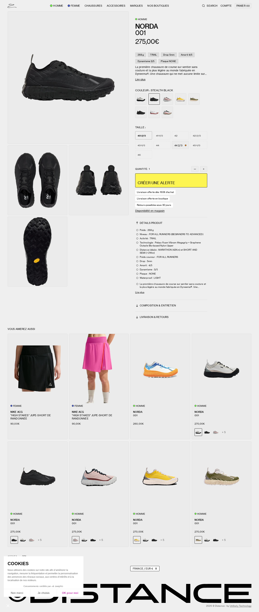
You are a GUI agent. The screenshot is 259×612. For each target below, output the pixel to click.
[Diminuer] (195, 169)
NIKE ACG (16, 411)
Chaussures (93, 5)
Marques (136, 5)
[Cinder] (141, 99)
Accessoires (116, 5)
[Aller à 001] (160, 368)
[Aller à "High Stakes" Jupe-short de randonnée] (37, 368)
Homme (58, 5)
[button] (68, 78)
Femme (75, 5)
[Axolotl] (167, 99)
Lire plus (140, 79)
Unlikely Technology (240, 605)
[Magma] (167, 112)
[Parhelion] (180, 99)
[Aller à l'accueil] (12, 6)
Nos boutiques (158, 5)
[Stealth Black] (141, 112)
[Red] (154, 112)
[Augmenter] (203, 169)
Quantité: (142, 169)
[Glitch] (194, 99)
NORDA (137, 411)
